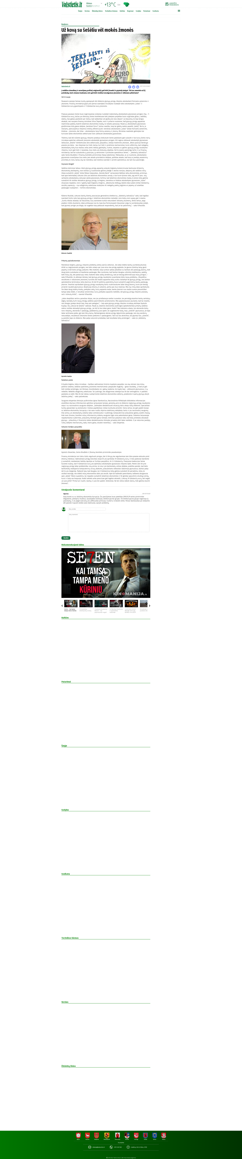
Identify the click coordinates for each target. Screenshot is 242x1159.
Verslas (87, 11)
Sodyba (138, 11)
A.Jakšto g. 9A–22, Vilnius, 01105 (139, 1147)
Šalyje (80, 11)
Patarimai (146, 11)
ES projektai (121, 1142)
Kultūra (122, 11)
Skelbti (65, 538)
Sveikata (155, 11)
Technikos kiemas (111, 11)
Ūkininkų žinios (97, 11)
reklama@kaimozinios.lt (98, 1147)
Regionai (130, 11)
